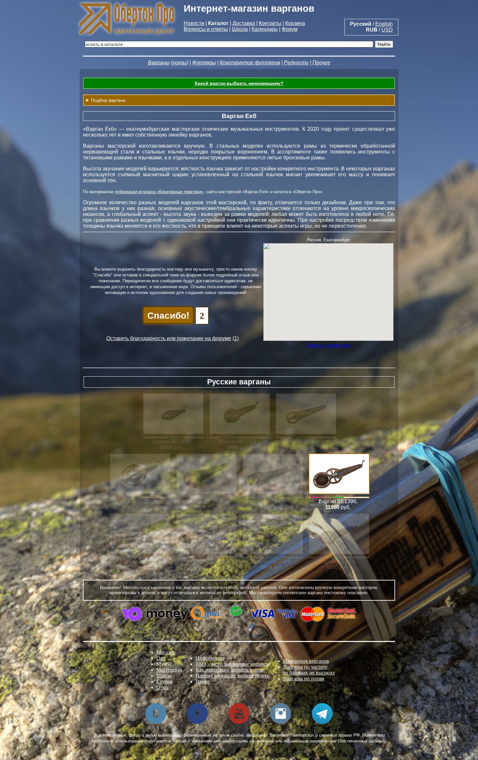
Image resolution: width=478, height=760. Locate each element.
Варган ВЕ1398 (204, 561)
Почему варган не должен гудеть (232, 675)
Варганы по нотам (303, 678)
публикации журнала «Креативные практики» (159, 191)
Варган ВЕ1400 (337, 561)
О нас (162, 687)
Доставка (243, 23)
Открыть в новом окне (328, 345)
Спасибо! (168, 315)
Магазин (166, 652)
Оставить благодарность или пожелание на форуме (168, 338)
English (384, 24)
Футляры (204, 62)
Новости (194, 23)
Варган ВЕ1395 (271, 501)
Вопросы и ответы (206, 29)
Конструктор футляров (250, 62)
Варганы (159, 62)
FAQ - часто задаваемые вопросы (233, 664)
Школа (240, 29)
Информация (210, 658)
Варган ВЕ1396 (337, 501)
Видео (203, 681)
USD (387, 30)
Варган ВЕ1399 (271, 561)
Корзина (295, 23)
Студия (164, 681)
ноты (180, 62)
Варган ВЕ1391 (238, 441)
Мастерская (169, 670)
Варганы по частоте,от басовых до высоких (309, 669)
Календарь (265, 29)
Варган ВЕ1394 (204, 501)
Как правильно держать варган (230, 670)
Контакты (270, 23)
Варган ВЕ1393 (138, 501)
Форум (290, 29)
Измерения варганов (306, 661)
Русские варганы (239, 382)
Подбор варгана (108, 100)
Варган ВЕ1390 (171, 441)
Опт (161, 658)
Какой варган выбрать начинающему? (239, 83)
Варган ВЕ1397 (138, 561)
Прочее (321, 62)
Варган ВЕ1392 (304, 441)
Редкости (296, 62)
